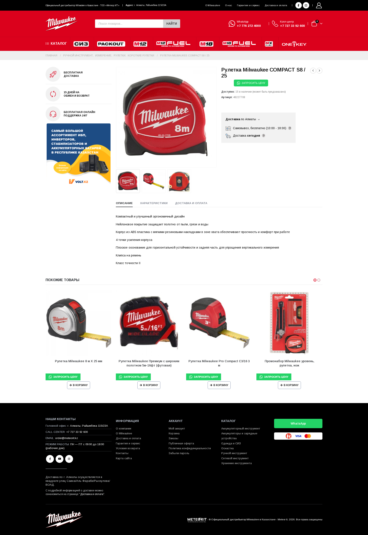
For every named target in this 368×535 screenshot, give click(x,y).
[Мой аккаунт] (319, 5)
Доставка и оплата (276, 5)
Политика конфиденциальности (190, 448)
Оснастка (227, 448)
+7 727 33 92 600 (292, 25)
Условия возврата (128, 448)
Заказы (173, 438)
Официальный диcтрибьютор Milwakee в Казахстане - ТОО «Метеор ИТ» (82, 5)
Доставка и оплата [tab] (191, 203)
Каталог (59, 43)
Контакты (122, 453)
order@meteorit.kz (66, 438)
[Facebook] (298, 5)
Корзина (174, 433)
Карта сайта (124, 458)
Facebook (50, 459)
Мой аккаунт (177, 428)
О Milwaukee (212, 5)
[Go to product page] (79, 323)
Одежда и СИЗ (231, 443)
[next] (319, 71)
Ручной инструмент (234, 453)
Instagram (69, 459)
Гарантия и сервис (248, 5)
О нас (228, 5)
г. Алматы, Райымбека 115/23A (150, 5)
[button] (117, 117)
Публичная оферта (181, 443)
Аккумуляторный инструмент (240, 428)
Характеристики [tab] (154, 203)
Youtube (59, 459)
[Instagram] (306, 5)
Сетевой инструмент (235, 458)
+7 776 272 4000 (249, 25)
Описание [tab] (124, 203)
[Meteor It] (197, 519)
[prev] (313, 71)
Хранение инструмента (236, 463)
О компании (123, 428)
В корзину (80, 385)
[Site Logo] (62, 23)
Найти (171, 23)
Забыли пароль (179, 453)
